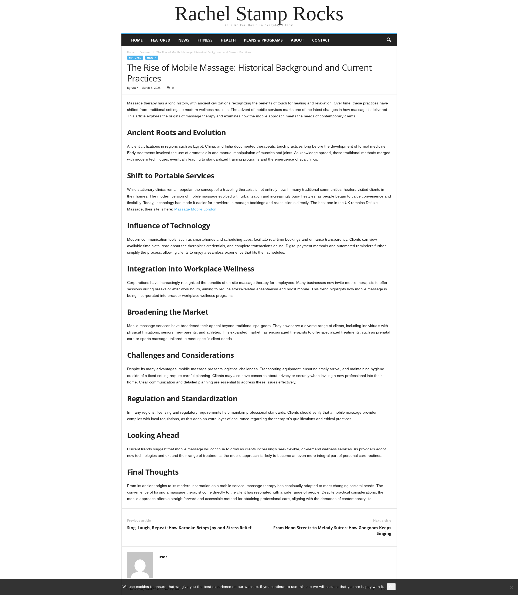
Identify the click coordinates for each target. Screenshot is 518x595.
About (297, 40)
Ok (391, 586)
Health (228, 40)
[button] (389, 40)
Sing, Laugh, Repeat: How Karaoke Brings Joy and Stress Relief (189, 527)
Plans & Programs (263, 40)
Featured (160, 40)
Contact (321, 40)
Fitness (205, 40)
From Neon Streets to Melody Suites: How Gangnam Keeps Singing (332, 530)
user (134, 88)
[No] (511, 587)
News (183, 40)
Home (137, 40)
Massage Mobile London (195, 209)
